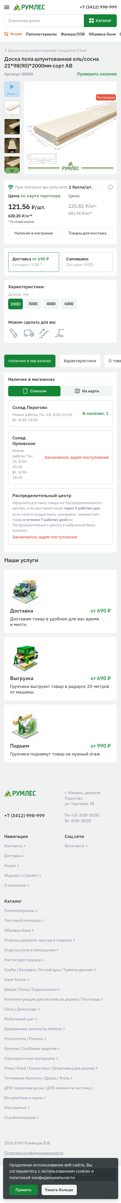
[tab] (34, 391)
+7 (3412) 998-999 (24, 815)
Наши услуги (21, 560)
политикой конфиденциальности (42, 1177)
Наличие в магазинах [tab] (29, 360)
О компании (15, 885)
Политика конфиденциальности (33, 1152)
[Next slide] (109, 128)
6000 (68, 303)
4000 (50, 303)
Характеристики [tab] (80, 360)
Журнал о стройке (21, 875)
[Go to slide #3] (12, 145)
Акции (10, 865)
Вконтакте (75, 845)
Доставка (13, 855)
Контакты (13, 845)
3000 (32, 303)
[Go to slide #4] (12, 164)
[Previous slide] (32, 128)
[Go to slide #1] (12, 108)
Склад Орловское (23, 440)
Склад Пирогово (29, 407)
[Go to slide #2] (12, 127)
